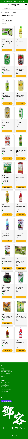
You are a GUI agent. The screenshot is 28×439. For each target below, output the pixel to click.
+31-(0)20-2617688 (5, 391)
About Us (3, 368)
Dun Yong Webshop (13, 435)
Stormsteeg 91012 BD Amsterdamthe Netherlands (5, 385)
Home (2, 12)
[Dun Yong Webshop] (14, 4)
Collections (7, 12)
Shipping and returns (5, 369)
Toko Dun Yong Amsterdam (6, 371)
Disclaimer (3, 376)
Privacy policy (4, 374)
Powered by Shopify (21, 435)
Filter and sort (8, 20)
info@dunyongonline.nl (6, 389)
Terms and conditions (5, 373)
